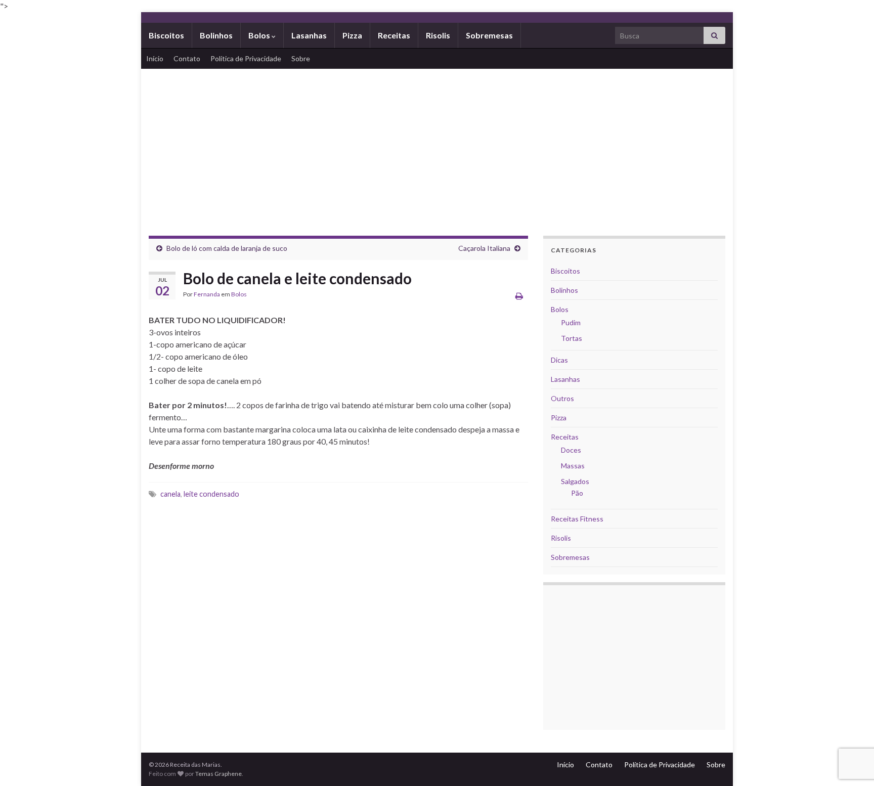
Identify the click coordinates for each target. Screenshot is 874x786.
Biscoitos (166, 35)
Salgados (575, 481)
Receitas (394, 35)
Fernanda (207, 294)
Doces (571, 450)
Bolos (260, 35)
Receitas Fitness (577, 518)
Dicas (559, 360)
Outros (562, 398)
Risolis (438, 35)
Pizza (352, 35)
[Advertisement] (437, 144)
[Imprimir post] (519, 295)
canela (170, 494)
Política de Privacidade (245, 58)
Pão (577, 493)
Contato (186, 58)
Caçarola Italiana (484, 248)
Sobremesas (489, 35)
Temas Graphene (218, 773)
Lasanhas (309, 35)
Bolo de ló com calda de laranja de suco (226, 248)
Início (154, 58)
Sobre (300, 58)
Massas (573, 465)
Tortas (571, 338)
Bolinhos (216, 35)
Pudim (571, 322)
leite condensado (211, 494)
